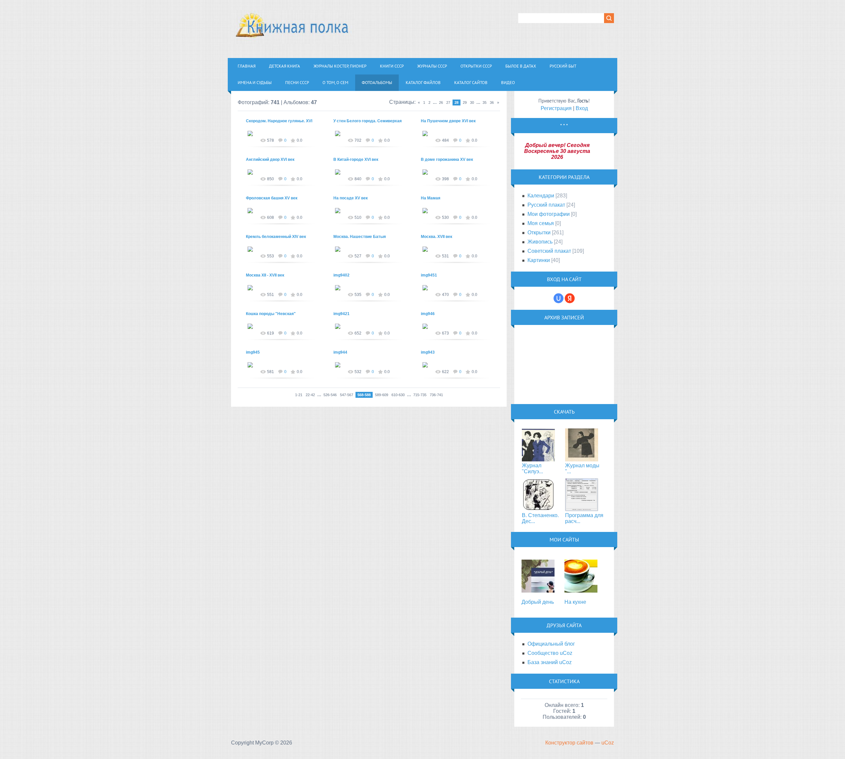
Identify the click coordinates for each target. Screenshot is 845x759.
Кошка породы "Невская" (271, 313)
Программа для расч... (584, 518)
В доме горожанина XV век (447, 159)
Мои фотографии (548, 214)
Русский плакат (546, 205)
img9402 (341, 275)
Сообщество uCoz (549, 653)
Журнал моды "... (582, 468)
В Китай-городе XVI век (355, 159)
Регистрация (556, 108)
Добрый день (538, 602)
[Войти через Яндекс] (570, 298)
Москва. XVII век (436, 236)
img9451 (429, 275)
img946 (428, 313)
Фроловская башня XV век (271, 198)
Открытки (539, 232)
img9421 (341, 313)
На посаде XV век (350, 198)
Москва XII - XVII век (265, 275)
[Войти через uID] (558, 298)
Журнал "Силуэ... (532, 468)
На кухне (575, 602)
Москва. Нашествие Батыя (359, 236)
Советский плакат (549, 251)
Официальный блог (551, 644)
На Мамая (430, 198)
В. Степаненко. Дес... (540, 518)
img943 (428, 352)
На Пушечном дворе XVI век (448, 121)
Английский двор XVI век (270, 159)
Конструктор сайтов (569, 742)
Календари (540, 195)
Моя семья (540, 223)
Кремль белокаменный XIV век (276, 236)
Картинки (538, 260)
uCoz (607, 742)
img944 (340, 352)
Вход (582, 108)
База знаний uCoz (549, 662)
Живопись (540, 242)
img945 (253, 352)
